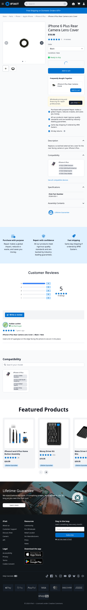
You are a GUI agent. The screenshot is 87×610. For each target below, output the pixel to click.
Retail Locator (29, 533)
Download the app (32, 549)
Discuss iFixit (7, 533)
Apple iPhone (28, 16)
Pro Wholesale (29, 529)
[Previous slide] (41, 472)
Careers (6, 536)
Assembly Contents (56, 203)
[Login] (84, 4)
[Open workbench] (73, 4)
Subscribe (70, 535)
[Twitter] (56, 576)
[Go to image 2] (25, 61)
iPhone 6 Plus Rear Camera (68, 84)
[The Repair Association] (83, 576)
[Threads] (78, 576)
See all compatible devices (58, 180)
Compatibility (53, 155)
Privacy (5, 557)
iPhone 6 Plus (40, 16)
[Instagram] (60, 576)
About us (6, 525)
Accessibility (7, 553)
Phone (18, 16)
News (26, 543)
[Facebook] (51, 576)
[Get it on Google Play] (33, 561)
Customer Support (10, 529)
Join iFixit (76, 103)
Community (28, 525)
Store (5, 16)
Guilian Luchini (15, 324)
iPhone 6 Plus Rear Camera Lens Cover (62, 16)
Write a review (16, 315)
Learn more (14, 505)
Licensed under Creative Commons (49, 603)
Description (53, 140)
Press (26, 540)
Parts (11, 16)
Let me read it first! (64, 539)
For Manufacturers (31, 536)
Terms (5, 560)
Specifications (54, 187)
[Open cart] (79, 4)
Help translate (8, 576)
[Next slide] (46, 472)
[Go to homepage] (13, 4)
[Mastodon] (69, 576)
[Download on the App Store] (33, 554)
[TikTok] (47, 576)
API (4, 540)
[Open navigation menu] (2, 4)
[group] (6, 43)
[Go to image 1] (22, 61)
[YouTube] (65, 576)
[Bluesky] (74, 576)
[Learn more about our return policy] (64, 131)
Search (78, 63)
